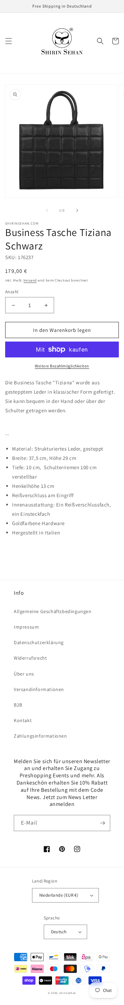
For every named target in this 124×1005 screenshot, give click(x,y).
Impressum (26, 627)
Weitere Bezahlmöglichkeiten (62, 365)
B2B (18, 705)
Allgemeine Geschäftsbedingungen (53, 611)
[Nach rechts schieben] (77, 210)
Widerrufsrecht (30, 658)
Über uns (24, 674)
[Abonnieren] (102, 823)
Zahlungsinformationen (40, 736)
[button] (8, 41)
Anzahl (11, 292)
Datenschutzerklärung (39, 642)
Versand (30, 280)
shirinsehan (67, 993)
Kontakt (23, 720)
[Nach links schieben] (46, 210)
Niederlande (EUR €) (59, 895)
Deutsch (59, 932)
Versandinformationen (39, 689)
